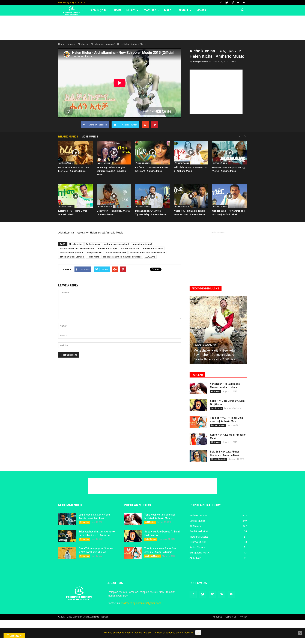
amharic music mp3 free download (77, 248)
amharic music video (153, 248)
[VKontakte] (238, 2)
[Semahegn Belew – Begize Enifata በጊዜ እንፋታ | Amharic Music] (114, 153)
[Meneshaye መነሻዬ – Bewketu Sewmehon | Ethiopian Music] (218, 331)
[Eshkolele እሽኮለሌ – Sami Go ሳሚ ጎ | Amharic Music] (191, 153)
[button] (242, 10)
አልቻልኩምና (150, 256)
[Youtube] (244, 2)
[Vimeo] (232, 2)
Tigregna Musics (199, 536)
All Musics (83, 44)
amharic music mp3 (142, 244)
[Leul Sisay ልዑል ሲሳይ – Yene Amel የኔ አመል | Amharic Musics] (67, 519)
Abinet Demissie (218, 459)
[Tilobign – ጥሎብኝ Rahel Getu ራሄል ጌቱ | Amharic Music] (198, 422)
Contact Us (230, 616)
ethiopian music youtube (72, 256)
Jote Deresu (216, 408)
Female (184, 10)
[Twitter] (226, 2)
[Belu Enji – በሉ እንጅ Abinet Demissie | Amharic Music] (198, 456)
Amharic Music (93, 244)
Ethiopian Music (94, 252)
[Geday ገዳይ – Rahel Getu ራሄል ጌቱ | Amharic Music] (114, 196)
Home (117, 10)
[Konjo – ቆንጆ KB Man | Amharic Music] (198, 439)
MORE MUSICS (90, 136)
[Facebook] (220, 2)
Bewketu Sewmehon (205, 345)
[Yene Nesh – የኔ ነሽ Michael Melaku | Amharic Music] (198, 388)
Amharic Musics (66, 163)
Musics (131, 10)
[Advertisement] (152, 28)
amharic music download (116, 244)
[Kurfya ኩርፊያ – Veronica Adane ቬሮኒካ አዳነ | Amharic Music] (152, 153)
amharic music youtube (71, 252)
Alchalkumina (75, 244)
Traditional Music (199, 531)
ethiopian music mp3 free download (147, 252)
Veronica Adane (143, 163)
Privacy (243, 616)
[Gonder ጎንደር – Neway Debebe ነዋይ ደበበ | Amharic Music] (229, 196)
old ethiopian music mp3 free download (122, 256)
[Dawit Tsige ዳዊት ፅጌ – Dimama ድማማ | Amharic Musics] (67, 553)
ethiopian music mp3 (116, 252)
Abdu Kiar (195, 557)
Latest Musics (104, 163)
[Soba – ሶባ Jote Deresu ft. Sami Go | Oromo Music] (198, 405)
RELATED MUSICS (68, 136)
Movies (201, 10)
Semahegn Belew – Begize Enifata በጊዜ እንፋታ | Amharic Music (111, 171)
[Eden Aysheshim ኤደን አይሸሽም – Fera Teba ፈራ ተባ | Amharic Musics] (67, 536)
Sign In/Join (98, 10)
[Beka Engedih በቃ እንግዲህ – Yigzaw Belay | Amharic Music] (152, 196)
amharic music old (130, 248)
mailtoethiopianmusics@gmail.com (141, 603)
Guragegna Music (200, 552)
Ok (198, 632)
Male (167, 10)
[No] (300, 633)
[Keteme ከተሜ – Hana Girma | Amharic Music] (75, 196)
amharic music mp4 (107, 248)
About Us (217, 616)
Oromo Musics (198, 542)
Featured (149, 10)
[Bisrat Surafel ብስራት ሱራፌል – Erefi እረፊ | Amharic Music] (75, 153)
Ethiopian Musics (202, 61)
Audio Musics (197, 547)
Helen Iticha (93, 256)
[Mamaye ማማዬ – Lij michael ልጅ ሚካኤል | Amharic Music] (229, 153)
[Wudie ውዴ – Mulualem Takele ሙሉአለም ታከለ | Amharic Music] (191, 196)
